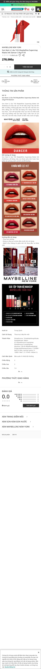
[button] (38, 9)
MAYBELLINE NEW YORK (11, 47)
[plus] (10, 67)
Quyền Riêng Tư (10, 667)
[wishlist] (19, 55)
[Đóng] (38, 652)
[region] (20, 659)
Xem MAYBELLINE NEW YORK (16, 427)
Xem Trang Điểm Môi (13, 417)
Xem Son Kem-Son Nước (14, 422)
